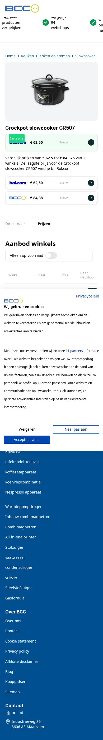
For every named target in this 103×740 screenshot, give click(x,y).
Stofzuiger (14, 547)
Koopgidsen (15, 681)
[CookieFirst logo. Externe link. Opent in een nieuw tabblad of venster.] (13, 301)
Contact (12, 630)
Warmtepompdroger (23, 506)
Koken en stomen (54, 55)
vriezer (11, 577)
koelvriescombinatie (23, 482)
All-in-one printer (20, 536)
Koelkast (12, 451)
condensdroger (18, 567)
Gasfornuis (15, 598)
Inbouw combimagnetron (27, 516)
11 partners (74, 350)
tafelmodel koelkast (22, 461)
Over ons (13, 620)
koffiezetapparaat (20, 471)
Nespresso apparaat (23, 492)
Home (10, 55)
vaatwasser (15, 557)
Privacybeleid (87, 295)
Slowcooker (85, 55)
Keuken (27, 55)
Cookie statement (20, 641)
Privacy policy (17, 651)
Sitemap (12, 691)
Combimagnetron (20, 526)
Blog (9, 671)
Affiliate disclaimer (21, 661)
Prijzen (44, 223)
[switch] (51, 255)
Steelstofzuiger (18, 587)
